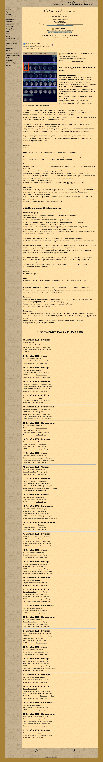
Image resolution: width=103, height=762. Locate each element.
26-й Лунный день (41, 375)
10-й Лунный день (41, 557)
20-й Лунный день (41, 698)
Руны (7, 31)
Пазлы (8, 41)
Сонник (8, 36)
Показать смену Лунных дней (32, 43)
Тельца (50, 636)
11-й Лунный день (41, 566)
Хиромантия (10, 24)
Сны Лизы (8, 65)
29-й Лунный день (41, 412)
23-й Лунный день (41, 737)
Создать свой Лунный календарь (60, 19)
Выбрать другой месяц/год (53, 30)
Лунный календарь (11, 17)
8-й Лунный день (41, 530)
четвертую (45, 432)
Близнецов (52, 668)
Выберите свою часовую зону (60, 37)
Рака (75, 56)
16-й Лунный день (41, 643)
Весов (50, 419)
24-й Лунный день (77, 61)
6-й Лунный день (41, 502)
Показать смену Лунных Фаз (32, 48)
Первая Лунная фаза (29, 432)
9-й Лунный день (41, 539)
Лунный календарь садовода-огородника (58, 18)
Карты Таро (9, 26)
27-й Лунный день (41, 391)
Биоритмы (9, 48)
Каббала (8, 58)
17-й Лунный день (41, 654)
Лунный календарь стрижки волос (59, 16)
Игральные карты (11, 43)
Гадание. (26, 145)
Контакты (9, 60)
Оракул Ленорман (11, 29)
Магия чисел (79, 3)
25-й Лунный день (41, 363)
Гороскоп (8, 12)
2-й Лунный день (41, 446)
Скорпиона (51, 460)
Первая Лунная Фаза (29, 444)
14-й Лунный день (41, 613)
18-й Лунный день (41, 670)
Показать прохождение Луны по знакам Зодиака (37, 46)
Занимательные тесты (13, 55)
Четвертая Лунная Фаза (66, 58)
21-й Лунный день (41, 710)
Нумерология (10, 19)
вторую (44, 640)
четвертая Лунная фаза (35, 735)
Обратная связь (11, 62)
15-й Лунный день (41, 624)
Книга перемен (10, 38)
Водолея (53, 546)
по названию (60, 24)
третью (51, 735)
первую (48, 536)
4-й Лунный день (41, 474)
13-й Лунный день (41, 594)
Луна (7, 33)
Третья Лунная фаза (29, 640)
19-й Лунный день (41, 682)
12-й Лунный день (41, 585)
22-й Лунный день (41, 726)
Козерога (53, 518)
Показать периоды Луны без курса (33, 45)
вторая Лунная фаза (34, 536)
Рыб (51, 573)
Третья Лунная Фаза (29, 652)
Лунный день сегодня (67, 30)
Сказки (8, 50)
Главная (8, 9)
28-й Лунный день (41, 402)
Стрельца (55, 488)
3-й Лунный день (41, 463)
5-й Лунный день (41, 490)
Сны (25, 152)
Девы (49, 389)
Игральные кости (11, 46)
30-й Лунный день (41, 428)
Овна (48, 601)
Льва (49, 352)
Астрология (9, 21)
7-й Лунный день (41, 511)
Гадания (8, 14)
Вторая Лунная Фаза (29, 555)
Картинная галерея (11, 53)
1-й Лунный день (41, 435)
